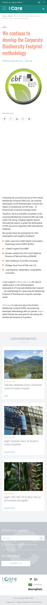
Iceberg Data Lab (23, 282)
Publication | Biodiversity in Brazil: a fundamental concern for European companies (23, 386)
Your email (6, 538)
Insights (7, 452)
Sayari (40, 311)
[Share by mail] (29, 119)
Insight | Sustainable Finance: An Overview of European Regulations (21, 442)
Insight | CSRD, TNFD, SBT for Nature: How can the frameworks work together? (22, 498)
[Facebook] (11, 119)
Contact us (16, 563)
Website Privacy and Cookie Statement (29, 602)
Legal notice (10, 602)
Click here (6, 305)
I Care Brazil (37, 585)
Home (4, 16)
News (10, 16)
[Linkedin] (17, 119)
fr (44, 2)
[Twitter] (4, 119)
